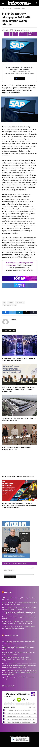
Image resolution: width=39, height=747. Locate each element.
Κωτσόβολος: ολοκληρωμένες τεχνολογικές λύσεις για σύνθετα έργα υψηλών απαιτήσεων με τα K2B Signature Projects (19, 505)
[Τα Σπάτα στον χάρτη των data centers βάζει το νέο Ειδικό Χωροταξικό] (19, 405)
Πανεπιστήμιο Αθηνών (9, 305)
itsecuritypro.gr (11, 635)
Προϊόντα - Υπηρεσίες (31, 33)
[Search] (36, 3)
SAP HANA (11, 302)
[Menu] (3, 3)
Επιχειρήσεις (22, 32)
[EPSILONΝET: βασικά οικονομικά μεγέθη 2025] (19, 463)
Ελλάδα (15, 32)
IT (10, 32)
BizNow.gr (8, 592)
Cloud (6, 32)
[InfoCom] (19, 3)
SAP (4, 302)
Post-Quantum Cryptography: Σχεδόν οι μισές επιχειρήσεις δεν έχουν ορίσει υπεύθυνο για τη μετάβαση (16, 659)
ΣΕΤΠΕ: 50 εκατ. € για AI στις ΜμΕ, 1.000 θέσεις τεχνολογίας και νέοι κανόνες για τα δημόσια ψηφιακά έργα (18, 389)
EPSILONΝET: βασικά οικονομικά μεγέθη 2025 (18, 476)
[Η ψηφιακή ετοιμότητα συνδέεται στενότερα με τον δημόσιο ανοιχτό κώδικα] (19, 345)
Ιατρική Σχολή (20, 302)
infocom (17, 30)
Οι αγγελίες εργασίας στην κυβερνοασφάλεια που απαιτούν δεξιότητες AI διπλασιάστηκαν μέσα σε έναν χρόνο (18, 647)
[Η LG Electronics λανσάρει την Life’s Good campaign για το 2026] (19, 434)
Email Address (8, 570)
